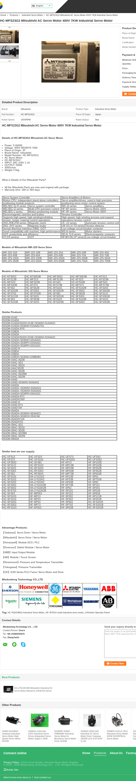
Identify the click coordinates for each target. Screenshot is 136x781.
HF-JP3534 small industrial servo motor (65, 612)
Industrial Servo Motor (32, 15)
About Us (116, 753)
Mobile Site (12, 769)
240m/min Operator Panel (97, 612)
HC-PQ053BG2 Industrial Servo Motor (26, 612)
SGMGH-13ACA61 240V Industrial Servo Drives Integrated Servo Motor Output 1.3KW (39, 735)
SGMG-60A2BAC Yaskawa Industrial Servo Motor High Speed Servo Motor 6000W (11, 736)
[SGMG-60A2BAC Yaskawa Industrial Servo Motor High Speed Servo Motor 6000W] (13, 720)
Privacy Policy (11, 762)
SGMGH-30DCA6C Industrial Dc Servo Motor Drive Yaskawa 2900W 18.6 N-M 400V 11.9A (92, 736)
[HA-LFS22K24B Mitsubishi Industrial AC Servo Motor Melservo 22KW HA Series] (8, 689)
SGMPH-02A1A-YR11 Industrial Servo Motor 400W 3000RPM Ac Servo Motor (117, 735)
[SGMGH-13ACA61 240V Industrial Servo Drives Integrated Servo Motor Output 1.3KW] (39, 720)
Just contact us (42, 777)
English (39, 6)
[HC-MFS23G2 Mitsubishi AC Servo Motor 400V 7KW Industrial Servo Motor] (9, 36)
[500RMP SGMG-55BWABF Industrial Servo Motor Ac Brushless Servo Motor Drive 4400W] (65, 720)
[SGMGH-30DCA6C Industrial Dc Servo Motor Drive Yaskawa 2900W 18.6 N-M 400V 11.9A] (92, 720)
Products (14, 15)
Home (3, 15)
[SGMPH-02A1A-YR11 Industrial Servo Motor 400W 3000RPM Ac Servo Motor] (118, 720)
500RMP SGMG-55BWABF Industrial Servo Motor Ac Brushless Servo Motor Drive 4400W (65, 736)
